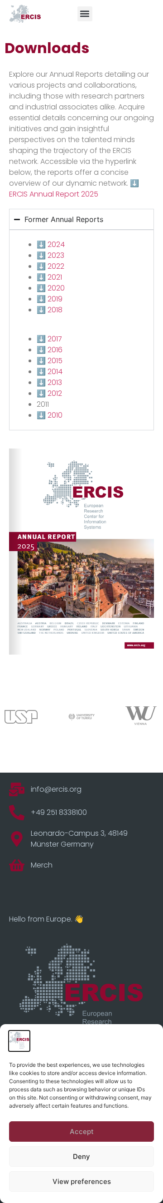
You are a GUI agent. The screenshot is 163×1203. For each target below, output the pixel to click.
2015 (55, 360)
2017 (55, 339)
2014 (55, 371)
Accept (82, 1131)
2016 (55, 350)
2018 (55, 310)
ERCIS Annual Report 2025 (53, 194)
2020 (56, 288)
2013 (55, 382)
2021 (55, 277)
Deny (81, 1156)
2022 (56, 266)
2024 (56, 244)
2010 (55, 415)
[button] (84, 13)
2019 (55, 299)
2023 (56, 255)
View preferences (82, 1181)
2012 (55, 393)
